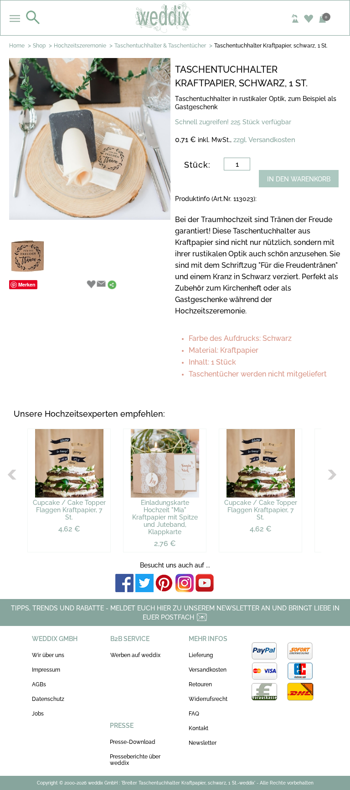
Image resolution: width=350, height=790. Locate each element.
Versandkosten (207, 670)
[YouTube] (204, 583)
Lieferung (201, 655)
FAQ (194, 713)
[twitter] (144, 583)
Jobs (38, 713)
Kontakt (198, 728)
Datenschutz (48, 699)
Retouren (200, 684)
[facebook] (124, 583)
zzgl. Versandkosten (264, 140)
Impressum (46, 670)
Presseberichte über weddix (135, 759)
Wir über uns (48, 655)
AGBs (39, 684)
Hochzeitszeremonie (80, 45)
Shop (39, 45)
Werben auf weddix (135, 655)
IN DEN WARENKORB (298, 179)
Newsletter (202, 743)
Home (17, 45)
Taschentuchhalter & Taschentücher (160, 45)
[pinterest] (164, 583)
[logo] (175, 17)
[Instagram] (184, 583)
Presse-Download (132, 742)
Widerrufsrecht (208, 699)
